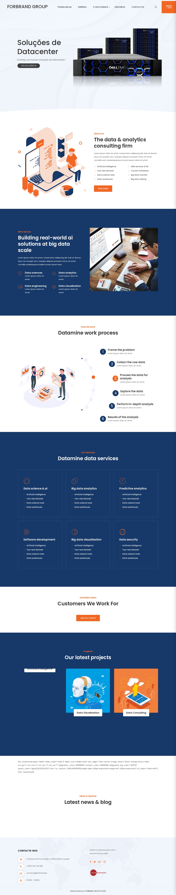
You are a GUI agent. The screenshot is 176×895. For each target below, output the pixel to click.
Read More (103, 188)
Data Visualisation (45, 712)
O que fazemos (100, 7)
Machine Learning (94, 712)
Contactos (138, 7)
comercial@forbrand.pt (36, 873)
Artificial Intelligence (141, 668)
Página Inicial (65, 7)
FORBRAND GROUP (27, 6)
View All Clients (88, 618)
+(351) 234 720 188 (34, 866)
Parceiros (120, 7)
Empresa (82, 7)
